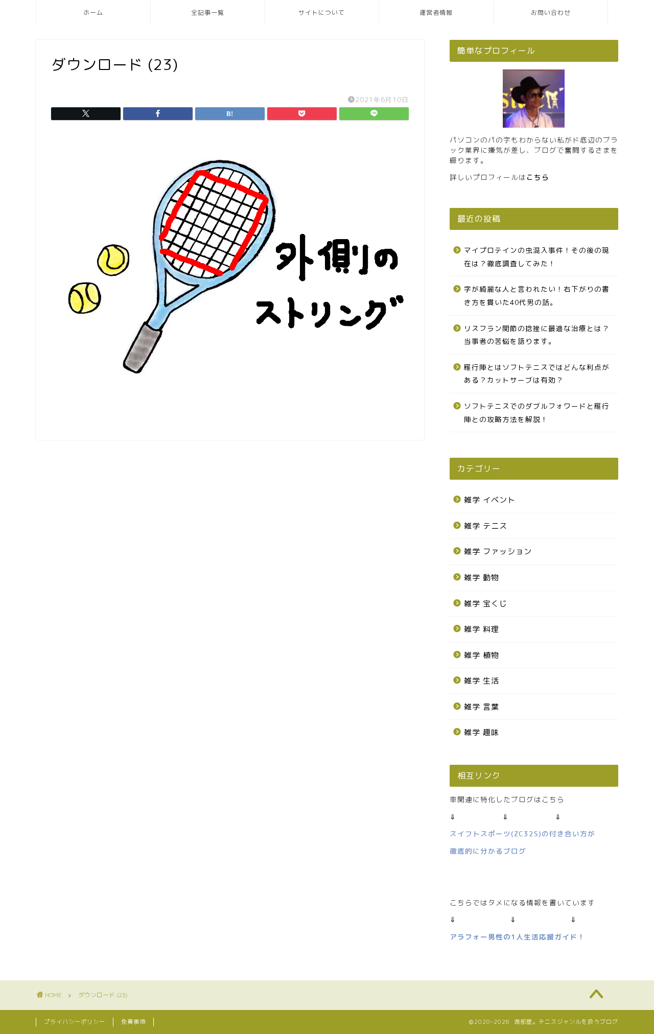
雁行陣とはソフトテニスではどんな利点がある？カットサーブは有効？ (537, 373)
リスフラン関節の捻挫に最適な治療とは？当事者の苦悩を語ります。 (537, 334)
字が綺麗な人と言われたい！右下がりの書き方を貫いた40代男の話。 (537, 295)
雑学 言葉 (481, 706)
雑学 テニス (485, 526)
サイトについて (321, 12)
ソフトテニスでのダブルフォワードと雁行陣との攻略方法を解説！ (537, 412)
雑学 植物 (481, 655)
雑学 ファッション (498, 551)
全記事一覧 (207, 12)
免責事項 (133, 1022)
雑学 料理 (481, 629)
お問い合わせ (551, 12)
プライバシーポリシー (74, 1022)
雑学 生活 (481, 680)
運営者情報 (436, 12)
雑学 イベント (490, 500)
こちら (537, 177)
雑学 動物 (481, 577)
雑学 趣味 (481, 732)
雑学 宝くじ (485, 603)
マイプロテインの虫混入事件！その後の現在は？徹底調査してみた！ (537, 256)
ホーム (93, 12)
